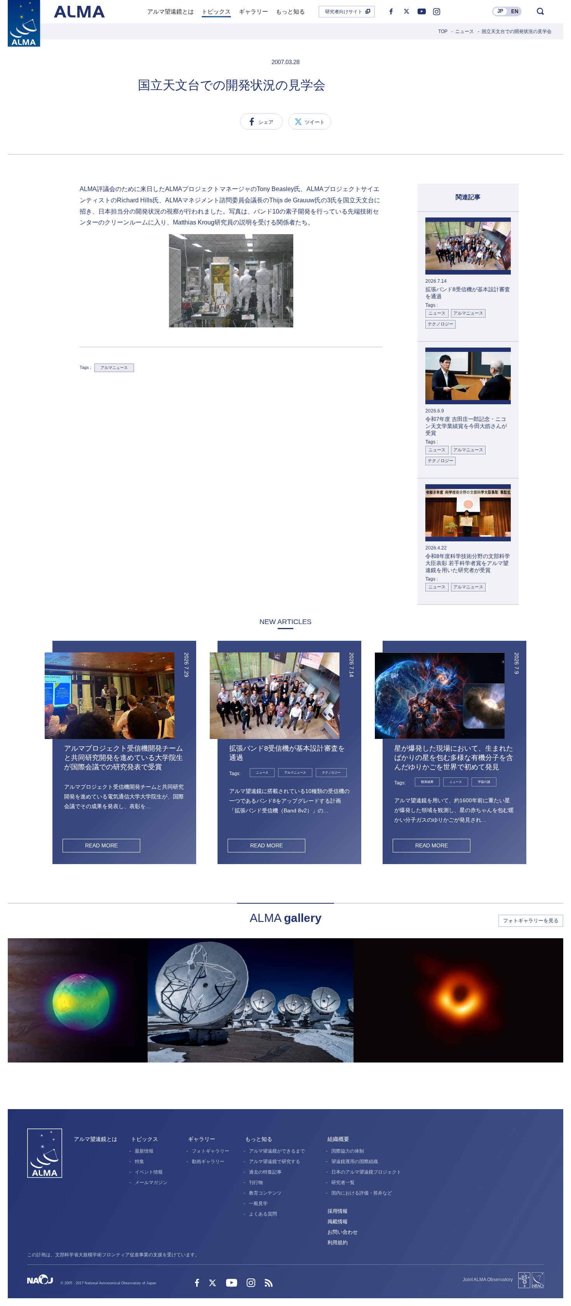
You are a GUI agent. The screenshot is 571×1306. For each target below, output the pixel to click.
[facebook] (391, 11)
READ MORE (101, 845)
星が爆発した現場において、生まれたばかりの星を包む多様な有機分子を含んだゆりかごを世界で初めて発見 (453, 757)
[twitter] (406, 11)
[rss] (269, 1284)
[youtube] (421, 11)
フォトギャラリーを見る (531, 920)
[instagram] (436, 11)
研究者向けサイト (343, 11)
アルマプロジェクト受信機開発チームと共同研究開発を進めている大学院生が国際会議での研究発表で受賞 (123, 757)
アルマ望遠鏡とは (95, 1139)
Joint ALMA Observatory (488, 1279)
